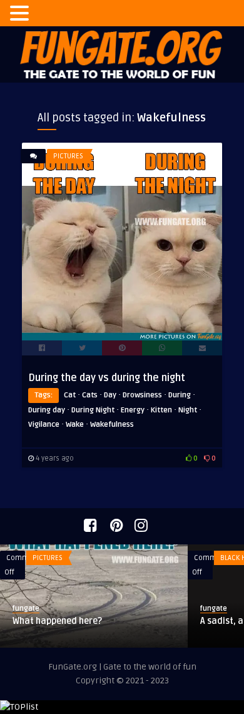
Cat (70, 395)
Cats (90, 395)
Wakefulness (112, 424)
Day (110, 395)
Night (187, 410)
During (179, 395)
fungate (26, 608)
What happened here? (57, 621)
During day (46, 410)
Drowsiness (142, 395)
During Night (92, 410)
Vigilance (43, 424)
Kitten (161, 410)
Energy (133, 410)
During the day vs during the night (106, 378)
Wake (75, 424)
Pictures (68, 156)
